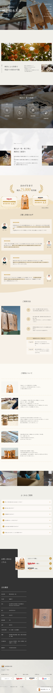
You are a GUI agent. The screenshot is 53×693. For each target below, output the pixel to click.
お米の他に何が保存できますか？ (12, 526)
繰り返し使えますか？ (9, 508)
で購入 (37, 563)
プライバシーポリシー (4, 686)
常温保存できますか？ (9, 514)
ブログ (21, 686)
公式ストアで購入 (32, 558)
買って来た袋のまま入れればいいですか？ (13, 502)
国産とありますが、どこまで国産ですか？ (13, 532)
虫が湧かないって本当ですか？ (11, 520)
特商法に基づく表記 (13, 686)
